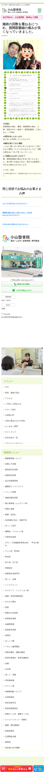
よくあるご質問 (11, 426)
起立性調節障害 (11, 481)
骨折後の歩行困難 (12, 748)
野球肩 (8, 557)
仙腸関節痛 (9, 624)
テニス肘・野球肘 (12, 551)
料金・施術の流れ (12, 393)
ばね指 (8, 669)
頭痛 (7, 663)
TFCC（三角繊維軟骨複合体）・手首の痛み (22, 544)
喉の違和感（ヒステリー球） (17, 503)
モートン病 (9, 686)
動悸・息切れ (10, 514)
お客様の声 (9, 415)
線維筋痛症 (9, 731)
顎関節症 (8, 568)
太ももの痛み (10, 602)
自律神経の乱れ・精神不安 (16, 520)
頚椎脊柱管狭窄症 (12, 573)
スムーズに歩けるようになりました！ (14, 203)
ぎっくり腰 (9, 641)
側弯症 (8, 635)
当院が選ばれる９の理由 (15, 421)
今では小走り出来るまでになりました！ (15, 224)
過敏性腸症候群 (11, 498)
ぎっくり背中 (10, 526)
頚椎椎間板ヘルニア (13, 692)
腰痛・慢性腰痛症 (12, 725)
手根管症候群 (10, 537)
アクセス (8, 398)
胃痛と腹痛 (9, 509)
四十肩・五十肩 (11, 562)
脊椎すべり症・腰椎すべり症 (17, 714)
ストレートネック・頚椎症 (16, 720)
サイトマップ (10, 432)
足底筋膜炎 (9, 697)
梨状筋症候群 (10, 630)
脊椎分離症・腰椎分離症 (15, 652)
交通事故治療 (10, 736)
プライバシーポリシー (14, 443)
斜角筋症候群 (10, 618)
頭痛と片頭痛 (10, 464)
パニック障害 (10, 492)
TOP (7, 387)
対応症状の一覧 (11, 438)
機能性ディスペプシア (14, 486)
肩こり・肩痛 (10, 675)
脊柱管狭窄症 (10, 703)
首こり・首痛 (10, 579)
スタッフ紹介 (10, 410)
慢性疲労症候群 (11, 470)
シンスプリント (11, 585)
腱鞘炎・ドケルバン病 (14, 531)
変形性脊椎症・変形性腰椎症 (17, 658)
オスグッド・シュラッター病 (17, 590)
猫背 (7, 607)
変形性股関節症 (11, 708)
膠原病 (8, 742)
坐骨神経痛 (9, 680)
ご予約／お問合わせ (13, 404)
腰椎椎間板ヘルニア (13, 458)
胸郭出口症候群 (11, 613)
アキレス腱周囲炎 (12, 647)
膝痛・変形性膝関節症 (14, 596)
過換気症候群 (10, 475)
